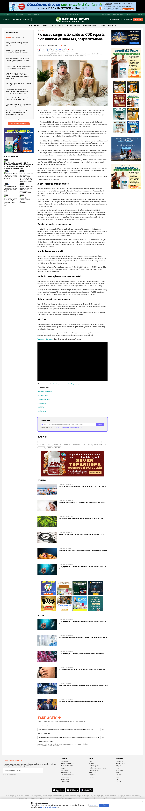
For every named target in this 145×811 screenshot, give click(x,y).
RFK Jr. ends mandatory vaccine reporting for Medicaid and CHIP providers (81, 701)
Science (102, 26)
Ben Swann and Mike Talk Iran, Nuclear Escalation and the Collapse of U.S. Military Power (11, 176)
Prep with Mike (19, 14)
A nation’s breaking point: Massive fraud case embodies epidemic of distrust (82, 534)
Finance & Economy (73, 26)
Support (63, 768)
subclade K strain (63, 56)
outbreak (40, 56)
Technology (112, 26)
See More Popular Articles (18, 123)
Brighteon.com (42, 411)
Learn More (93, 805)
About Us (128, 14)
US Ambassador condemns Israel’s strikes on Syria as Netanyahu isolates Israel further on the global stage (17, 91)
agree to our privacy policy (49, 807)
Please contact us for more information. (48, 745)
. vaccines (44, 54)
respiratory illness (49, 56)
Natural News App (94, 770)
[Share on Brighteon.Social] (39, 50)
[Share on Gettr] (68, 50)
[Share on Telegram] (56, 50)
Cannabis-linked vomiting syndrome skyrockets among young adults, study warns (81, 519)
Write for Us (64, 770)
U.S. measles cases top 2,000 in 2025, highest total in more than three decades (82, 669)
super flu (71, 56)
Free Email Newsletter (67, 766)
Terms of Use (65, 781)
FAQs (134, 14)
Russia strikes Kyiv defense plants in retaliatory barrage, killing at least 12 (17, 98)
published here (60, 798)
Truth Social (119, 770)
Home (3, 14)
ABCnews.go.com (43, 399)
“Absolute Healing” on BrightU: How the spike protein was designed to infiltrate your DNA (83, 567)
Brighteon (10, 14)
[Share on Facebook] (48, 50)
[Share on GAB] (64, 50)
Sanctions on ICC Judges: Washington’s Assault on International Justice (18, 67)
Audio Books (36, 14)
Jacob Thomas (70, 564)
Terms (49, 795)
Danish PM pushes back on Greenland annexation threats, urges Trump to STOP (82, 486)
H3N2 (76, 54)
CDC (43, 30)
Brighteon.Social (120, 763)
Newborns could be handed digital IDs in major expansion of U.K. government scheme (82, 503)
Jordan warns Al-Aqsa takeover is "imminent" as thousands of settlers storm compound (17, 52)
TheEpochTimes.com (44, 392)
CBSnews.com (42, 403)
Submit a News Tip (66, 777)
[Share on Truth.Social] (60, 50)
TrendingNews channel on (67, 384)
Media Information (66, 772)
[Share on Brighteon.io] (44, 50)
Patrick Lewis (70, 516)
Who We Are (64, 761)
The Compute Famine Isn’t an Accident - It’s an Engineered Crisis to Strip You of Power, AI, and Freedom (18, 60)
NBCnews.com (42, 395)
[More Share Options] (73, 50)
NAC (93, 54)
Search (141, 14)
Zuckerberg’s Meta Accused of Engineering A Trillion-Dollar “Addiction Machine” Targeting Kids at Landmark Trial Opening (18, 75)
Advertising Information (67, 774)
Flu (56, 54)
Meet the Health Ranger (67, 763)
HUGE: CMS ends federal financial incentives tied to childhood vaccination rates (83, 637)
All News (91, 763)
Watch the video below (45, 339)
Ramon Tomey (70, 484)
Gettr (117, 772)
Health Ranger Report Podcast (97, 768)
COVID (53, 54)
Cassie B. (69, 548)
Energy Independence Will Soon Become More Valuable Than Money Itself (10, 189)
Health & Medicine (57, 26)
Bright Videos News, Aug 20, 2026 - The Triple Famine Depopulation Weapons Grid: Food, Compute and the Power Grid (10, 201)
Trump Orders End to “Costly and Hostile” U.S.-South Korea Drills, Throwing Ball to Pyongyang (16, 112)
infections (82, 54)
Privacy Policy (65, 779)
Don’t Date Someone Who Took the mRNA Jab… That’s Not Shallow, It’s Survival (17, 43)
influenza (88, 54)
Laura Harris (70, 500)
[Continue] (41, 770)
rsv (56, 56)
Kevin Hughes (53, 45)
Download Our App (118, 14)
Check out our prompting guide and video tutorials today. (67, 427)
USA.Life (118, 781)
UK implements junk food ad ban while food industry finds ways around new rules (83, 550)
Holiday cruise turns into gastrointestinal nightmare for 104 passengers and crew (83, 685)
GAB (117, 779)
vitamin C (83, 56)
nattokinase (99, 54)
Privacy (45, 795)
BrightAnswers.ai (106, 14)
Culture (45, 26)
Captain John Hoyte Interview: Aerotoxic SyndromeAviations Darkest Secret (25, 200)
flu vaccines (61, 54)
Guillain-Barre (70, 54)
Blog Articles (92, 774)
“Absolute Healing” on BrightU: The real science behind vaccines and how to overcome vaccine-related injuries (81, 654)
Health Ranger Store (94, 766)
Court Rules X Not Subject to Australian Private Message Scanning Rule (18, 105)
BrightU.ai (40, 407)
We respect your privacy (9, 774)
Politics (36, 26)
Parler (117, 768)
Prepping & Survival (89, 26)
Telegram (118, 766)
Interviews (28, 14)
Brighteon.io (119, 761)
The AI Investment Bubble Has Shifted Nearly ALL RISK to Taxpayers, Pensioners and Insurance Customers (26, 189)
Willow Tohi (69, 532)
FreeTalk (118, 774)
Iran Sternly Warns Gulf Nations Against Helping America (18, 84)
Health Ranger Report (11, 156)
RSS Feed (91, 777)
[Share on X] (52, 50)
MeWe (118, 777)
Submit (100, 424)
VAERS (77, 56)
